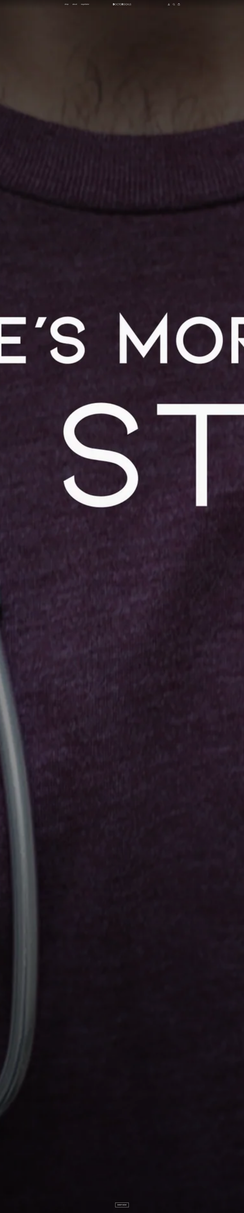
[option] (122, 606)
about (74, 4)
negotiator (85, 4)
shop (67, 4)
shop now (122, 1205)
